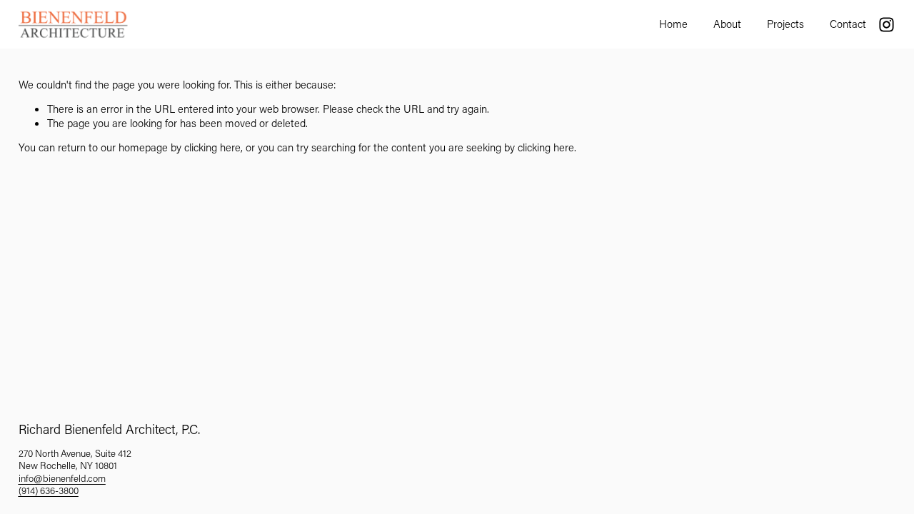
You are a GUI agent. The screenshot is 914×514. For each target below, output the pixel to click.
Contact (848, 23)
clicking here (212, 147)
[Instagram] (886, 25)
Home (673, 23)
